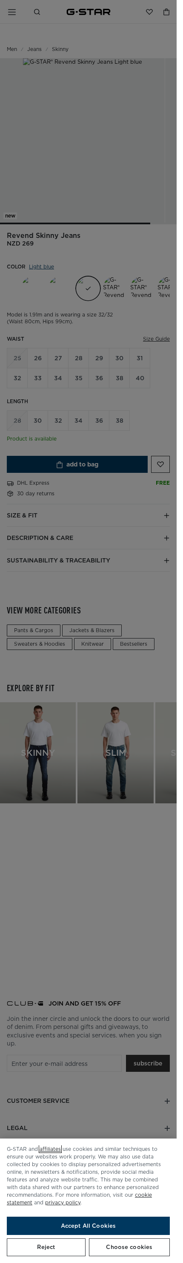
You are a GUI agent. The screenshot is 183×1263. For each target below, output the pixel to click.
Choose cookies (129, 1247)
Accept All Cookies (88, 1226)
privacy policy (62, 1202)
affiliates (50, 1149)
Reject (46, 1247)
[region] (88, 1201)
